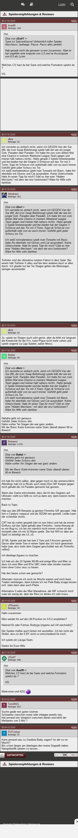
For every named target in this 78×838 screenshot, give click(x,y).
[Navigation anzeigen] (4, 14)
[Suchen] (73, 4)
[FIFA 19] (31, 4)
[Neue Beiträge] (23, 4)
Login (61, 4)
